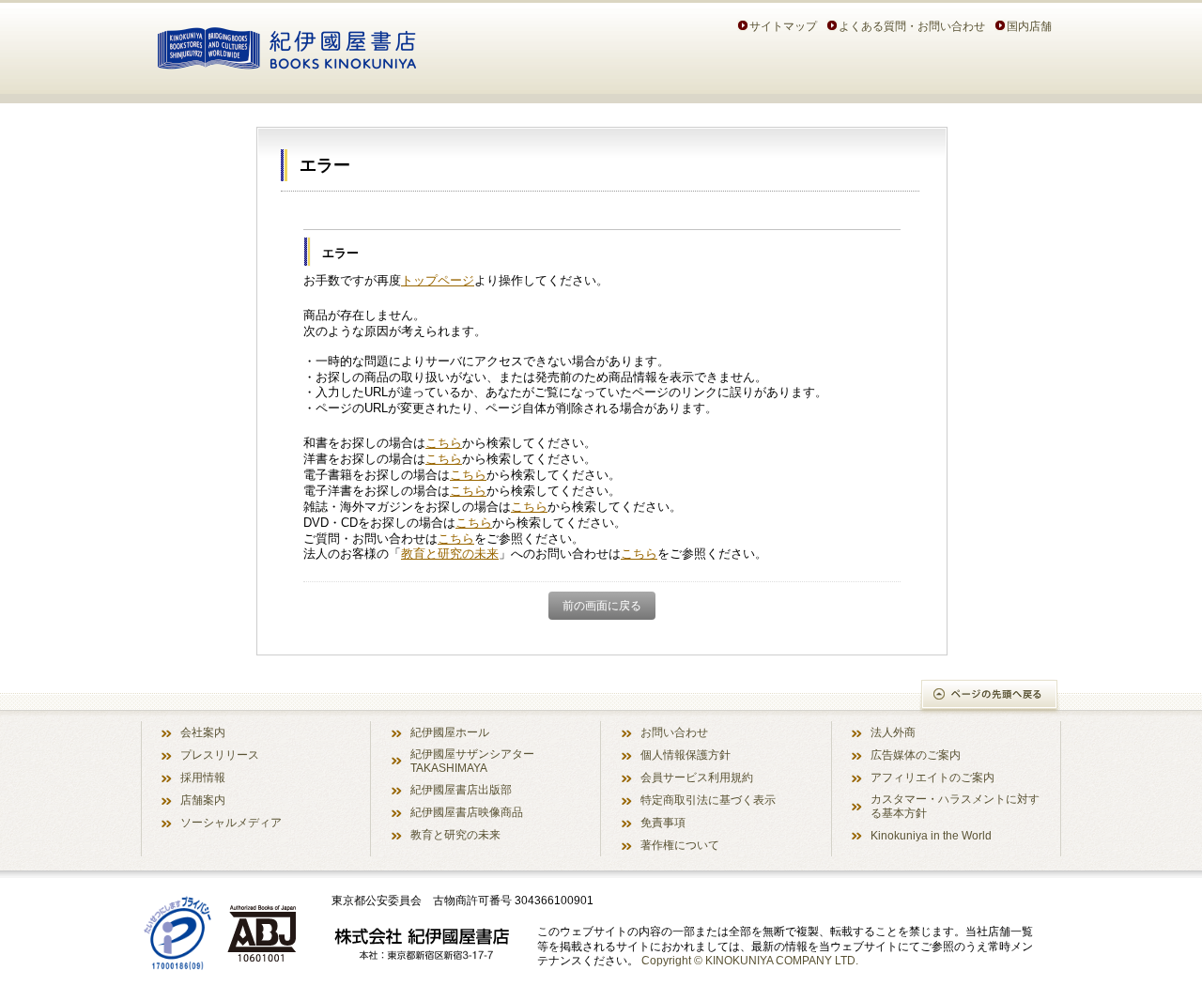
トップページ (437, 280)
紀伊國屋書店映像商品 (466, 812)
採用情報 (202, 777)
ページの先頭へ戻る (990, 696)
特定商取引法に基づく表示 (708, 799)
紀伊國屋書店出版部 (461, 789)
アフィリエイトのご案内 (932, 777)
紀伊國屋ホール (449, 732)
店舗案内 (202, 799)
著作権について (679, 845)
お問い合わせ (674, 732)
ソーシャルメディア (231, 822)
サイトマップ (783, 26)
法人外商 (893, 732)
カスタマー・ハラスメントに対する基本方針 (955, 806)
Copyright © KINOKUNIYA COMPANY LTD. (749, 960)
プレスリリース (219, 754)
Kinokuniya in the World (931, 835)
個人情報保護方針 (685, 754)
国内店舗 (1029, 26)
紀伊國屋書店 (287, 45)
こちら (443, 443)
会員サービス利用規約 (696, 777)
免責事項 (663, 822)
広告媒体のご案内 (916, 754)
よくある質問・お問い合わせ (912, 26)
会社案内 (202, 732)
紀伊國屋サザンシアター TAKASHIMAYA (472, 760)
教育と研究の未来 (450, 554)
